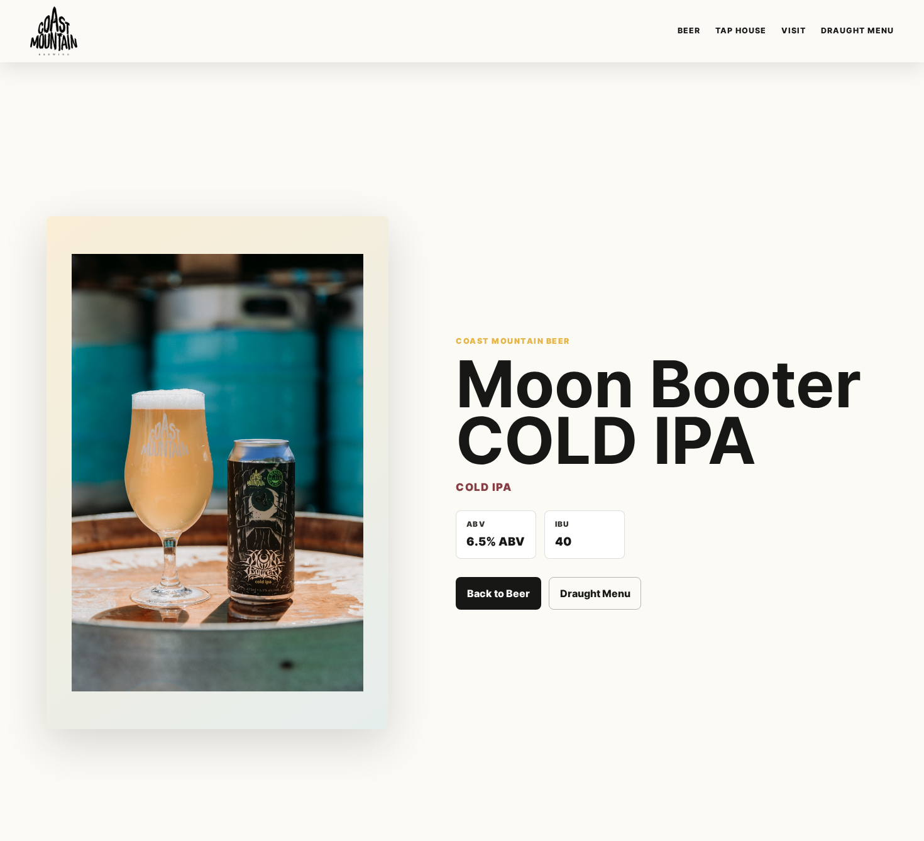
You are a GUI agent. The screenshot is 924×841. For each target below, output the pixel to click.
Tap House (740, 30)
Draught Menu (857, 30)
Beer (689, 30)
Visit (793, 30)
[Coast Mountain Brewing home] (53, 30)
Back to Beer (498, 593)
